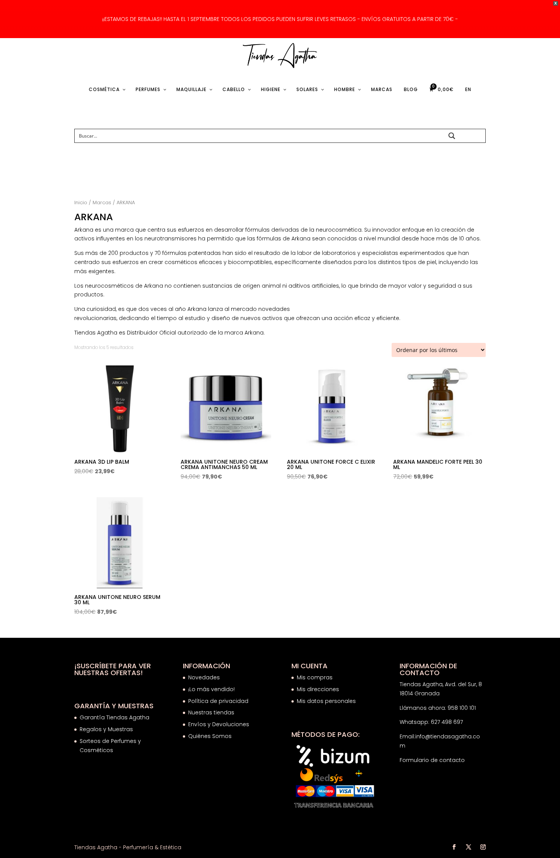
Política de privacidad (218, 701)
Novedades (204, 677)
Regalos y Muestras (106, 729)
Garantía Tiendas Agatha (114, 717)
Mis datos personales (326, 701)
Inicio (80, 202)
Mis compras (315, 677)
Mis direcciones (318, 689)
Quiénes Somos (210, 736)
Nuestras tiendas (212, 712)
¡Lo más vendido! (211, 689)
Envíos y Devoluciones (219, 724)
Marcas (102, 202)
